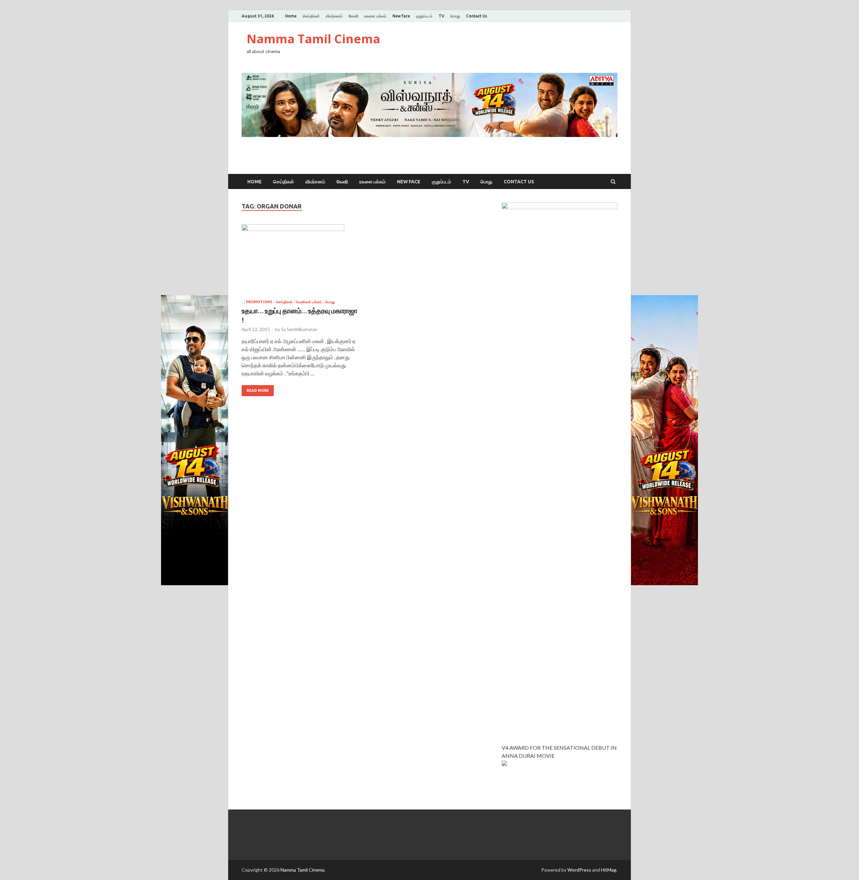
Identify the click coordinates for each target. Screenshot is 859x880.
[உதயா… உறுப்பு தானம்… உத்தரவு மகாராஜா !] (300, 262)
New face (401, 16)
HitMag (608, 870)
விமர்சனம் (334, 16)
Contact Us (476, 16)
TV (441, 16)
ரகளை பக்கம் (375, 16)
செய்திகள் (311, 16)
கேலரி (353, 16)
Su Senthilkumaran (299, 329)
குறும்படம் (424, 16)
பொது (455, 16)
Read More (258, 390)
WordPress (579, 870)
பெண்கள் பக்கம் (309, 302)
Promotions (259, 302)
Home (291, 16)
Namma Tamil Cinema (313, 39)
